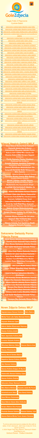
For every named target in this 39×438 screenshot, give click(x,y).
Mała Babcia (29, 312)
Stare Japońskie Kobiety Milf (11, 336)
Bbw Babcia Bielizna (8, 388)
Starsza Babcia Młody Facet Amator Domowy (17, 416)
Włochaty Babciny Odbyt (10, 345)
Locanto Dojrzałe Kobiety (10, 340)
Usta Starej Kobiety (25, 392)
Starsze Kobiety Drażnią (9, 378)
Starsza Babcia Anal (28, 345)
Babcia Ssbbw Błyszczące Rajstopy (14, 326)
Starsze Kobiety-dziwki (9, 331)
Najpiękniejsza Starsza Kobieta (12, 312)
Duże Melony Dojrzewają (10, 397)
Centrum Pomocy (12, 433)
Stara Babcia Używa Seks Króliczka (13, 402)
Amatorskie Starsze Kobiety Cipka (13, 373)
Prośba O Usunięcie (25, 433)
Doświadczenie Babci (9, 392)
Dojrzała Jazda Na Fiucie (26, 388)
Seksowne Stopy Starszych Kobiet (13, 383)
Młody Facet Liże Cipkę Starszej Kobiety (15, 317)
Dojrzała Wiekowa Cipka (10, 321)
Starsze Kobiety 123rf (28, 411)
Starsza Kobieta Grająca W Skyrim (13, 369)
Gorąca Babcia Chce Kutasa (11, 407)
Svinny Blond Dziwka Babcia (11, 355)
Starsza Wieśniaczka (8, 350)
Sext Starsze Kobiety (8, 364)
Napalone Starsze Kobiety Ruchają (13, 359)
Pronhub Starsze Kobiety (10, 411)
